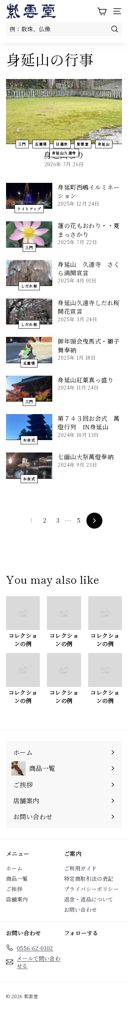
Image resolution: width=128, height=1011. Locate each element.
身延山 (104, 144)
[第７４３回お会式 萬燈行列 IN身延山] (29, 427)
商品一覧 (17, 878)
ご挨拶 (14, 889)
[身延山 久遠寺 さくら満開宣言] (29, 273)
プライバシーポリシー (91, 889)
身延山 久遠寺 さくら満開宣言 (88, 268)
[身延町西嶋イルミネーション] (29, 196)
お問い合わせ (80, 909)
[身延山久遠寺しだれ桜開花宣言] (29, 311)
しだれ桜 (29, 286)
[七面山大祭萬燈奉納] (29, 465)
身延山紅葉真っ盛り (85, 379)
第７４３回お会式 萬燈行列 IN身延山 (88, 422)
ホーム (14, 868)
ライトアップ (29, 208)
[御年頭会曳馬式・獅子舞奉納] (29, 350)
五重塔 (41, 144)
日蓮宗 (62, 144)
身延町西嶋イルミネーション (88, 191)
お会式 (29, 440)
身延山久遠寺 (64, 152)
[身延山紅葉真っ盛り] (29, 389)
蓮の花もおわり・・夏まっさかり (88, 229)
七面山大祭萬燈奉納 (85, 456)
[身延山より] (64, 111)
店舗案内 (17, 899)
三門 (22, 144)
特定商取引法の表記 (88, 878)
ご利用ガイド (80, 868)
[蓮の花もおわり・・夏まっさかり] (29, 234)
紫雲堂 (83, 144)
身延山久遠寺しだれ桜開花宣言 (88, 307)
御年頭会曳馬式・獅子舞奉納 (88, 345)
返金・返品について (88, 899)
